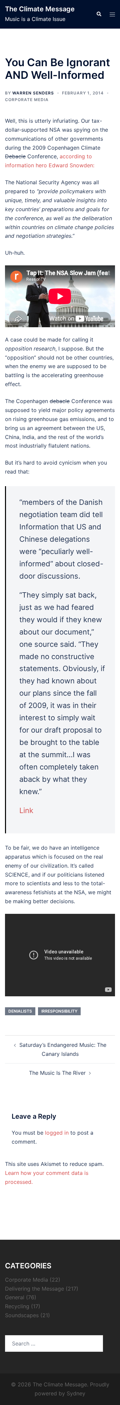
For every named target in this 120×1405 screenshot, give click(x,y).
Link (26, 810)
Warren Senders (33, 92)
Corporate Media (27, 99)
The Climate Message (40, 9)
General (14, 1297)
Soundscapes (22, 1315)
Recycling (17, 1306)
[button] (98, 14)
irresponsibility (59, 1011)
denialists (20, 1011)
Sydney (76, 1393)
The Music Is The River (57, 1072)
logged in (57, 1132)
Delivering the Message (34, 1288)
